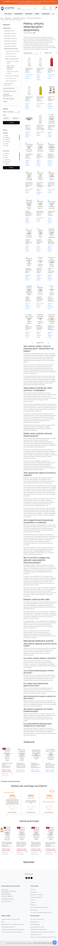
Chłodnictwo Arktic (35, 934)
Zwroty (32, 899)
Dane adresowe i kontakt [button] (10, 886)
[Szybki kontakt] (54, 942)
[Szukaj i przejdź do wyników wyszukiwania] (35, 8)
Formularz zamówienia (37, 919)
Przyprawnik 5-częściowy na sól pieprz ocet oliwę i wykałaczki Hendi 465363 (6, 765)
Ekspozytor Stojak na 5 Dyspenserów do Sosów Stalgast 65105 (51, 156)
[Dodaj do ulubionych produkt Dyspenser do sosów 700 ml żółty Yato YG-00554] (31, 173)
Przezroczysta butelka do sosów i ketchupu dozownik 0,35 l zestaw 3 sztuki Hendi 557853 (51, 213)
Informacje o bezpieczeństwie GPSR (40, 912)
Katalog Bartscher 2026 (37, 927)
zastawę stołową (39, 551)
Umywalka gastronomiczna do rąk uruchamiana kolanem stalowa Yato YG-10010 (36, 765)
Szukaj (11, 122)
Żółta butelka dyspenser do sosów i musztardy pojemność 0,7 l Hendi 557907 (40, 99)
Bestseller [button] (29, 862)
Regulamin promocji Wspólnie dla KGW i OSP (43, 937)
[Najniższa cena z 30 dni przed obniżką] (55, 773)
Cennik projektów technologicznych (11, 932)
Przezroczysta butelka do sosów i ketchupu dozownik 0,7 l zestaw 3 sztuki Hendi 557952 (29, 156)
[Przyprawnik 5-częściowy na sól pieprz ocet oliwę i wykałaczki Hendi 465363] (8, 760)
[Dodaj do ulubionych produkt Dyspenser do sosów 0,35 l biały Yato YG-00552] (54, 173)
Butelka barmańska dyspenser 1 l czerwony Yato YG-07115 (40, 327)
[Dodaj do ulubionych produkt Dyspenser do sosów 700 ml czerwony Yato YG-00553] (42, 201)
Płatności (33, 905)
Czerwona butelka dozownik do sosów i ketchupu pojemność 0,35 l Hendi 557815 (40, 156)
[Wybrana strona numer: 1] (48, 53)
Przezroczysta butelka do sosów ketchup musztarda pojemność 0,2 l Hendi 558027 (29, 99)
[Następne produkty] (54, 756)
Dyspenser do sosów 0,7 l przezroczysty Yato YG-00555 (40, 127)
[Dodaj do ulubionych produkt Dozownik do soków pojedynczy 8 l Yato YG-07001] (54, 87)
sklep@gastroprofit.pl (7, 899)
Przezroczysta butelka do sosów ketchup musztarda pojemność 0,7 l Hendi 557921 (29, 70)
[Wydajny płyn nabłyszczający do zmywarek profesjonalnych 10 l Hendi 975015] (22, 760)
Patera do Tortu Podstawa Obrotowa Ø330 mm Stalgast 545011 (28, 127)
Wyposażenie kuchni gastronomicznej (12, 924)
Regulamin (33, 892)
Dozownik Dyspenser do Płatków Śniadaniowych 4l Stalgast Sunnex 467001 (51, 327)
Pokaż (11, 167)
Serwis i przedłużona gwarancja (39, 907)
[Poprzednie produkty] (4, 756)
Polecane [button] (29, 742)
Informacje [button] (34, 886)
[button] (8, 14)
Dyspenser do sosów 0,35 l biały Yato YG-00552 (51, 184)
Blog (2, 922)
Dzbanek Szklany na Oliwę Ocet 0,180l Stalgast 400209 (39, 242)
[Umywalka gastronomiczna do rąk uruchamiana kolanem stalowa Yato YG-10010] (37, 760)
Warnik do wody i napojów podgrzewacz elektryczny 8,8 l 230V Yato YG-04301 (50, 765)
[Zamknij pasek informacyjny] (56, 2)
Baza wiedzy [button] (5, 916)
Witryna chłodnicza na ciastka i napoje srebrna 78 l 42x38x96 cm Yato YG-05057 (50, 844)
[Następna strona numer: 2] (56, 53)
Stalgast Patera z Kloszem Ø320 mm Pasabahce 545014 (28, 299)
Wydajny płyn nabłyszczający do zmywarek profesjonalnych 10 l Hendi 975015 (21, 765)
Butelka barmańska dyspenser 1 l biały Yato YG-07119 (28, 213)
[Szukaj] (19, 112)
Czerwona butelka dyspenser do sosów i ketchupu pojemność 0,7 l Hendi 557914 (51, 70)
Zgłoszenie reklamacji (36, 894)
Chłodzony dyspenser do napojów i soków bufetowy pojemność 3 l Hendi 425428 (29, 270)
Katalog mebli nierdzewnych (38, 929)
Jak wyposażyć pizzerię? (8, 927)
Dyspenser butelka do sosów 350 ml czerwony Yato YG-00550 (40, 299)
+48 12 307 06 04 (6, 901)
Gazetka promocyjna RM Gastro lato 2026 (42, 932)
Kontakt (32, 889)
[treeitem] (11, 28)
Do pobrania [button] (34, 916)
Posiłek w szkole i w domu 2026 (10, 919)
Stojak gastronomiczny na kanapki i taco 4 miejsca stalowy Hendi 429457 (29, 327)
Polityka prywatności (36, 897)
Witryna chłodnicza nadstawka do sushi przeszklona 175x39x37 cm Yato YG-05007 (36, 844)
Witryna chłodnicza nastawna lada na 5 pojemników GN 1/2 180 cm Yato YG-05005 (21, 844)
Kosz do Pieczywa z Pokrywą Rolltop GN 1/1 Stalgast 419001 (51, 299)
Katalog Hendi (34, 922)
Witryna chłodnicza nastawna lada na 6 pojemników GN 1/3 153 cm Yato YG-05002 (7, 844)
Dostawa (32, 902)
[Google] (32, 878)
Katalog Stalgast (35, 924)
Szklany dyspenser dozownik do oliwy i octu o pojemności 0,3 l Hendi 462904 (51, 242)
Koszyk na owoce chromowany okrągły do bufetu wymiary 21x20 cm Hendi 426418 (51, 270)
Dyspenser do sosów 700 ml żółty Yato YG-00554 (29, 184)
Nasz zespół (33, 910)
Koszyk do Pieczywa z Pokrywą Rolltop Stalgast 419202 (39, 270)
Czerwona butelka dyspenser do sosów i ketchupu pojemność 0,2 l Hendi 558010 (28, 242)
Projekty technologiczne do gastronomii (13, 929)
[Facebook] (26, 878)
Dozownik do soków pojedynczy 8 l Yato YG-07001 (51, 99)
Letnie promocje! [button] (29, 821)
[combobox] (30, 53)
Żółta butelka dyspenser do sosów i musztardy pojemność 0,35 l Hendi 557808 (51, 127)
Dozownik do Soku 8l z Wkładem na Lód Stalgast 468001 (40, 184)
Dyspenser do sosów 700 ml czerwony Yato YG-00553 (40, 213)
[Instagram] (29, 878)
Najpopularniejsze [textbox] (27, 52)
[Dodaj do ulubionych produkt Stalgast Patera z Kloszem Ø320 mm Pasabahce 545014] (31, 287)
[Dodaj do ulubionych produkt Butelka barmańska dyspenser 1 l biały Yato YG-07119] (31, 201)
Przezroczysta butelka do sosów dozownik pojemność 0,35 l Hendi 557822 (40, 70)
